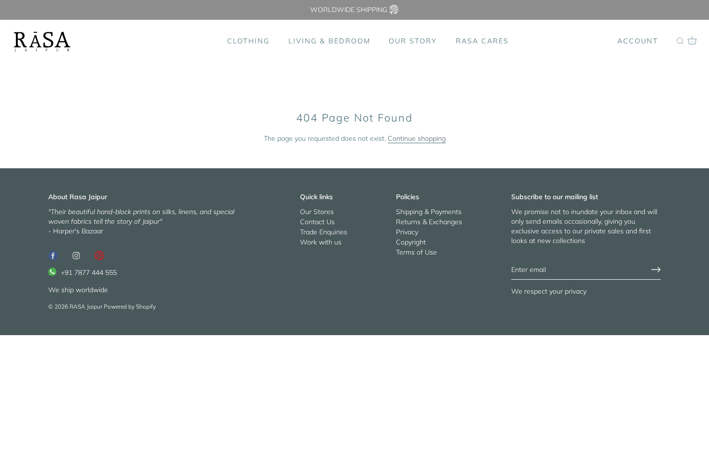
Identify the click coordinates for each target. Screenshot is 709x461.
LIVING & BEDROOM (329, 41)
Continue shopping (417, 138)
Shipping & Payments (429, 211)
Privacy (407, 232)
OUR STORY (413, 41)
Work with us (320, 242)
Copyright (411, 242)
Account (637, 41)
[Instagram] (76, 255)
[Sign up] (656, 269)
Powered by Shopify (130, 306)
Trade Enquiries (323, 232)
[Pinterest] (99, 255)
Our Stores (317, 211)
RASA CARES (482, 41)
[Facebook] (53, 255)
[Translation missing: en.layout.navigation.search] (680, 41)
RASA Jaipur (85, 306)
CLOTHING (248, 41)
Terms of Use (416, 252)
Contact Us (317, 221)
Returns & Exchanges (429, 221)
